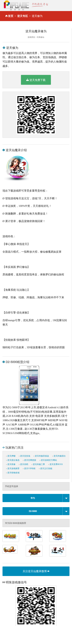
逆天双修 (11, 464)
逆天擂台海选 (13, 460)
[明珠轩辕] (34, 536)
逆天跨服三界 (38, 464)
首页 (10, 16)
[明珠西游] (57, 536)
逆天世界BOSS (56, 464)
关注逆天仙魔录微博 (35, 571)
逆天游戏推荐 (13, 468)
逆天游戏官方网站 (48, 460)
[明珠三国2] (10, 549)
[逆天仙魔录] (57, 550)
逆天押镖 (11, 456)
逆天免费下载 (37, 80)
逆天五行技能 (46, 468)
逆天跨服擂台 (59, 456)
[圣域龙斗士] (34, 550)
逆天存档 (24, 464)
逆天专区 (22, 16)
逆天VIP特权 (29, 468)
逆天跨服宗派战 (41, 456)
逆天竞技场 (25, 456)
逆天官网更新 (30, 460)
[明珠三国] (11, 536)
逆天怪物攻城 (13, 473)
